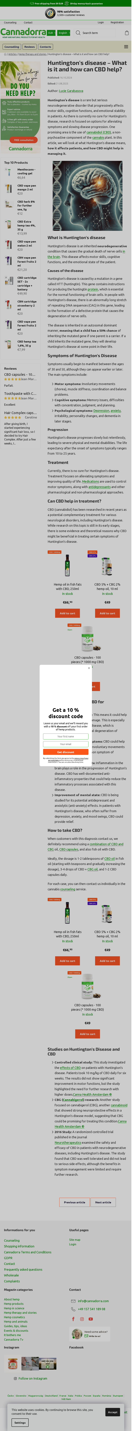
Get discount (65, 752)
